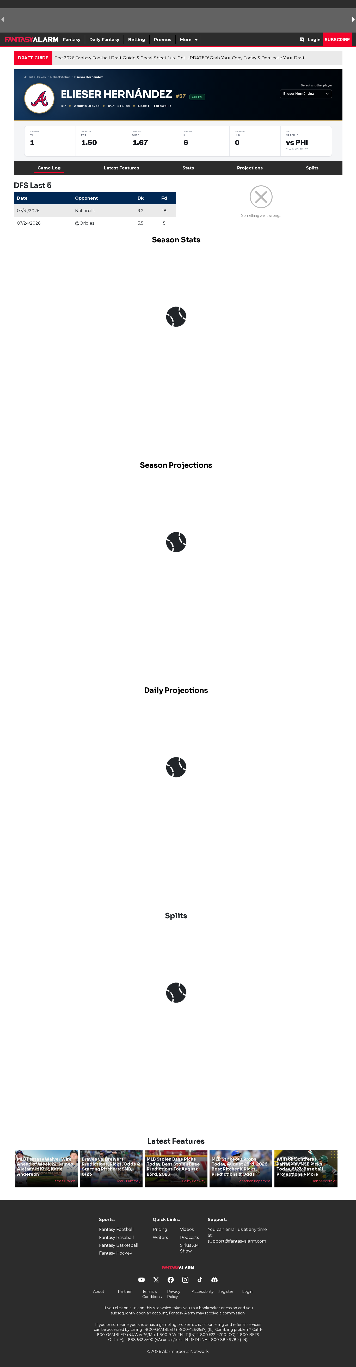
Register (225, 1291)
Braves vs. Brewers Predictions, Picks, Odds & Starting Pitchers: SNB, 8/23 (111, 1166)
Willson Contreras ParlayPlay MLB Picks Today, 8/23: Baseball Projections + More (300, 1166)
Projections (250, 168)
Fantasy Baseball (116, 1237)
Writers (160, 1237)
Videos (187, 1229)
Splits (312, 168)
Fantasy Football (116, 1229)
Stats (188, 168)
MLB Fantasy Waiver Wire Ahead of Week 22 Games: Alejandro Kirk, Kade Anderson (45, 1166)
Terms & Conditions (152, 1294)
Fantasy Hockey (115, 1253)
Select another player (316, 85)
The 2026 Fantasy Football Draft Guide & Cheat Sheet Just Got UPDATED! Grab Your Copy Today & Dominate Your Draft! (179, 57)
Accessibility (203, 1291)
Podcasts (189, 1237)
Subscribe (337, 39)
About (98, 1291)
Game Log (49, 168)
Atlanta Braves (35, 77)
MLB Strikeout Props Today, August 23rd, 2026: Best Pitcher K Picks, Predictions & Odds (240, 1166)
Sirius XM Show (189, 1248)
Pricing (160, 1229)
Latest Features (121, 168)
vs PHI (297, 142)
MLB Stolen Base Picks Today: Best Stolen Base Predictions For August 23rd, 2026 (173, 1166)
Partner (125, 1291)
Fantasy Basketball (118, 1245)
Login (314, 39)
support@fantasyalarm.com (237, 1241)
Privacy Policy (173, 1294)
